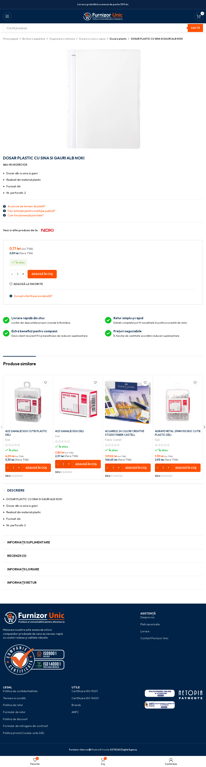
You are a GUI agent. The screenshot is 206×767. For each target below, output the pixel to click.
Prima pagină (10, 38)
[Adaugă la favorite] (45, 382)
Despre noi (147, 617)
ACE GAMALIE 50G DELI (69, 431)
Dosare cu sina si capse (92, 38)
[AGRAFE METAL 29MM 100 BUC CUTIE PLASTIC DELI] (178, 402)
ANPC (75, 712)
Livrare (144, 631)
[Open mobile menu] (7, 16)
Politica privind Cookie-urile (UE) (23, 733)
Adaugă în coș (42, 274)
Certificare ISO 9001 (85, 691)
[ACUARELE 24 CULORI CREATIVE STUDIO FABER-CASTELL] (128, 402)
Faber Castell (113, 439)
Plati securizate (150, 624)
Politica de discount (15, 719)
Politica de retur (13, 705)
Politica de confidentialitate (20, 691)
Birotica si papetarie (33, 38)
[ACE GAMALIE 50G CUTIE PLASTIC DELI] (28, 402)
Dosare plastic (118, 38)
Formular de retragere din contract (25, 726)
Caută (195, 27)
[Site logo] (103, 16)
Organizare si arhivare (62, 38)
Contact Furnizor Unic (154, 638)
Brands (76, 705)
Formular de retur (14, 712)
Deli (7, 439)
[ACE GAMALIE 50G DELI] (78, 402)
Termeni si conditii (14, 698)
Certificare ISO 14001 (85, 698)
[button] (28, 468)
